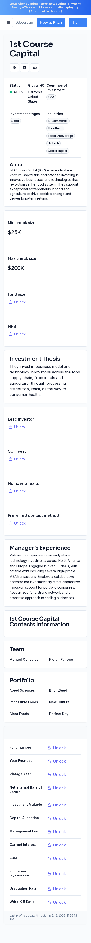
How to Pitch (51, 22)
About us (24, 22)
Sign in (78, 22)
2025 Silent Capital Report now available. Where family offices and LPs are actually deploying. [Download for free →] (45, 7)
